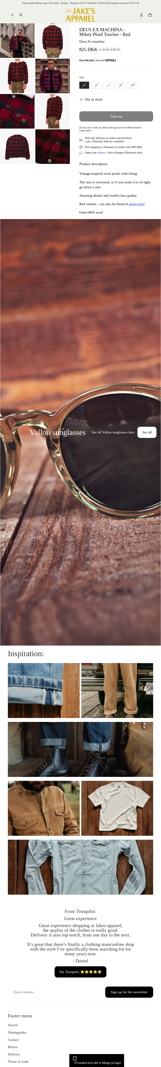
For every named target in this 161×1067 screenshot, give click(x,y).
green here (136, 204)
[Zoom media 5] (17, 111)
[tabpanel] (80, 432)
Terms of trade (18, 1061)
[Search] (20, 15)
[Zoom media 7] (17, 146)
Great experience (80, 918)
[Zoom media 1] (17, 40)
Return (12, 1047)
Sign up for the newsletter (129, 992)
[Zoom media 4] (52, 76)
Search (12, 1025)
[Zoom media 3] (17, 76)
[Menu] (12, 14)
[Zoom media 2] (52, 40)
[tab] (5, 432)
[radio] (84, 85)
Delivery (14, 1054)
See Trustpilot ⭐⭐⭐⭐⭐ (80, 972)
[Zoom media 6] (52, 111)
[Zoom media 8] (52, 146)
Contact (13, 1040)
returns (101, 152)
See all (147, 432)
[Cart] (150, 15)
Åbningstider (17, 1032)
